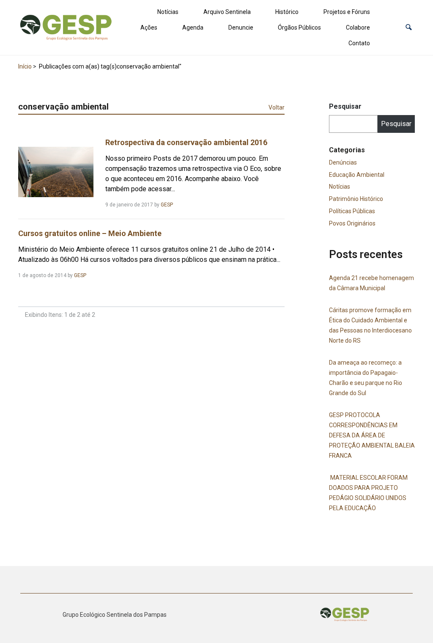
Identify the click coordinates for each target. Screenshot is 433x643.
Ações (148, 27)
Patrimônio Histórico (356, 198)
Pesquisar (345, 106)
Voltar (277, 107)
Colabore (358, 27)
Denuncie (240, 27)
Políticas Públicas (352, 211)
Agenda (192, 27)
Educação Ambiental (356, 174)
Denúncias (343, 162)
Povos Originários (352, 223)
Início (25, 66)
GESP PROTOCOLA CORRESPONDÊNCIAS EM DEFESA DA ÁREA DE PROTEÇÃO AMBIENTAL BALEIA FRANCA (372, 435)
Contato (359, 43)
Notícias (167, 11)
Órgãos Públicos (299, 27)
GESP (167, 205)
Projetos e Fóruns (346, 11)
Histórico (287, 11)
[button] (409, 27)
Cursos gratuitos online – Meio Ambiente (90, 233)
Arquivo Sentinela (227, 11)
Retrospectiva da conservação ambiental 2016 (186, 142)
